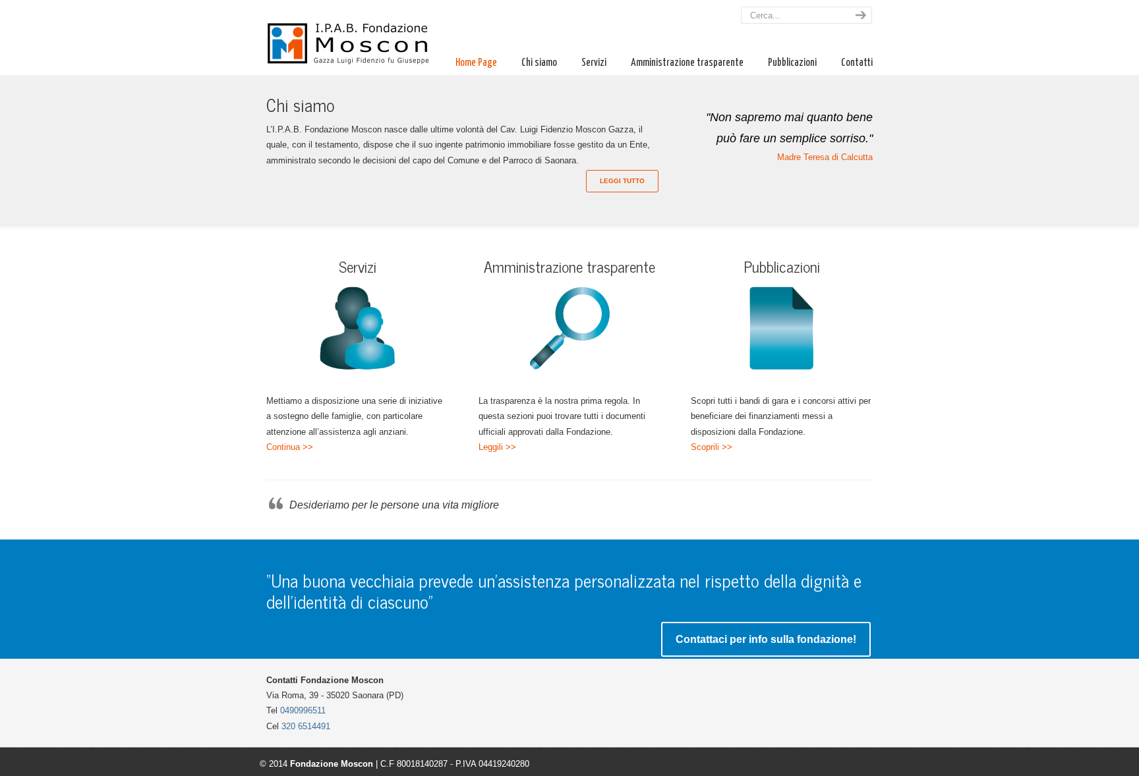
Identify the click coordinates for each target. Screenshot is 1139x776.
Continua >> (289, 447)
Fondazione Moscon (355, 35)
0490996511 (303, 710)
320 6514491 (305, 726)
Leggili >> (497, 447)
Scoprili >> (711, 447)
